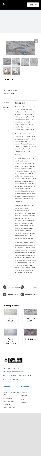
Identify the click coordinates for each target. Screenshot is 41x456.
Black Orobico (30, 339)
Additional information (6, 108)
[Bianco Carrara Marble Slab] (10, 330)
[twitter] (7, 379)
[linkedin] (17, 379)
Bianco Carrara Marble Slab (11, 341)
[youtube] (14, 379)
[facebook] (3, 379)
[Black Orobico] (30, 330)
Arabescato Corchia (30, 320)
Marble (13, 93)
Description (6, 103)
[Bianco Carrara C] (10, 309)
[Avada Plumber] (11, 4)
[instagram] (10, 379)
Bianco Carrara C (11, 320)
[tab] (7, 102)
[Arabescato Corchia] (30, 309)
